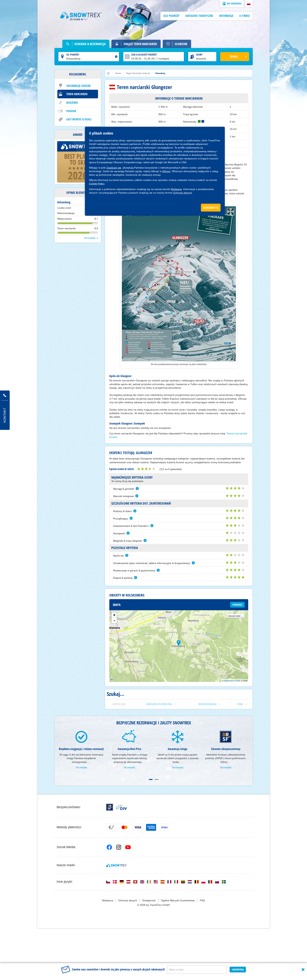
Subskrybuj (238, 969)
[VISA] (138, 827)
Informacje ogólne (78, 86)
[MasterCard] (124, 827)
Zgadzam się (113, 167)
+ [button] (114, 615)
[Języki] (108, 881)
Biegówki (72, 103)
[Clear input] (116, 56)
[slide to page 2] (156, 779)
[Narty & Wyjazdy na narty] (81, 15)
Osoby (199, 54)
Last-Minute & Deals (78, 119)
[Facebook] (109, 847)
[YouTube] (128, 847)
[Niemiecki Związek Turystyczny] (121, 807)
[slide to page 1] (151, 779)
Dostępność (149, 900)
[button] (249, 3)
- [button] (114, 620)
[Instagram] (118, 847)
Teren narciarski (77, 94)
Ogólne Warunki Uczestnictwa (178, 900)
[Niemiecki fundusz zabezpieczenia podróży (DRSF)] (109, 807)
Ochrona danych (182, 192)
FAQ (202, 900)
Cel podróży (72, 54)
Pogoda (71, 111)
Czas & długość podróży (144, 54)
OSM (237, 680)
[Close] (303, 969)
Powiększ (237, 604)
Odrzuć (166, 171)
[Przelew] (111, 827)
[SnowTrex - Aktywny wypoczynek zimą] (116, 865)
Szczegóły (90, 237)
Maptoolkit (228, 680)
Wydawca (176, 189)
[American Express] (151, 827)
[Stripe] (164, 827)
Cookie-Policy (96, 183)
